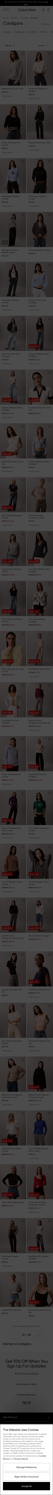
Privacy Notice (21, 1458)
